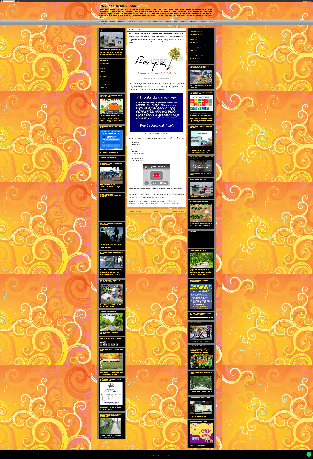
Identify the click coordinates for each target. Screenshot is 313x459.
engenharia (168, 21)
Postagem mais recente (135, 211)
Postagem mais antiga (178, 211)
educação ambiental (157, 21)
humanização (184, 21)
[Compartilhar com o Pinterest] (175, 201)
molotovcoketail (156, 455)
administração (104, 21)
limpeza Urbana (193, 21)
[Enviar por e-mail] (169, 201)
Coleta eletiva (121, 21)
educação (147, 21)
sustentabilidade (104, 24)
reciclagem (203, 21)
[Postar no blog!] (170, 201)
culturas (140, 21)
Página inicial (157, 211)
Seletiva (211, 21)
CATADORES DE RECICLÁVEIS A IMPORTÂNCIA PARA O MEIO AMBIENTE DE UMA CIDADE (200, 351)
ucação (113, 24)
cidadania (112, 21)
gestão (175, 21)
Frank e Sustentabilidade (118, 6)
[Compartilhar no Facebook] (173, 201)
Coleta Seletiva (131, 21)
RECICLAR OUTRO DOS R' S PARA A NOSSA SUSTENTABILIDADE (156, 33)
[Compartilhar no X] (172, 201)
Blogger (169, 455)
